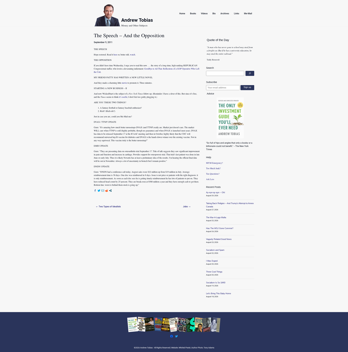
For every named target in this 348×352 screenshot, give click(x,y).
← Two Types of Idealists (108, 206)
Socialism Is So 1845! (215, 282)
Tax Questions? (212, 173)
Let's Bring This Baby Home (218, 293)
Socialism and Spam (215, 250)
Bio (214, 13)
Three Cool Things (214, 272)
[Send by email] (102, 190)
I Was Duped (211, 261)
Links (236, 13)
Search (210, 68)
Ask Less (210, 179)
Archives (224, 13)
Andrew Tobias (137, 20)
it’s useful (123, 96)
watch (132, 54)
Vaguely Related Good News (219, 239)
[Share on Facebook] (95, 190)
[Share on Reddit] (106, 190)
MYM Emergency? (214, 162)
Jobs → (186, 206)
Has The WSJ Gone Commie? (219, 228)
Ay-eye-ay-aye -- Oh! (215, 192)
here (115, 54)
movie (124, 82)
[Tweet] (99, 190)
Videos (204, 13)
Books (193, 13)
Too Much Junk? (213, 168)
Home (182, 13)
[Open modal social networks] (110, 190)
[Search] (250, 73)
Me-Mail (248, 13)
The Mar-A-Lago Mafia (216, 217)
